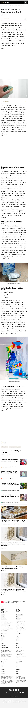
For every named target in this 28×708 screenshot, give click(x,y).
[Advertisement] (14, 63)
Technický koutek (4, 611)
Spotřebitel (18, 610)
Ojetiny (2, 609)
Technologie (18, 611)
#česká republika (19, 614)
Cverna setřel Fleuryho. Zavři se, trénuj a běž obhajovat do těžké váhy (21, 681)
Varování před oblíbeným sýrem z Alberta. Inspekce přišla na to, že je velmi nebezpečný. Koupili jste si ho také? (9, 472)
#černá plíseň (4, 446)
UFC (16, 665)
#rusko (17, 616)
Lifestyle (2, 663)
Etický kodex (16, 696)
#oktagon (18, 669)
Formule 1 (3, 636)
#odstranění (12, 446)
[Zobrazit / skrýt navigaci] (25, 2)
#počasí (3, 673)
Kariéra (13, 692)
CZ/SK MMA (18, 662)
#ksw (17, 673)
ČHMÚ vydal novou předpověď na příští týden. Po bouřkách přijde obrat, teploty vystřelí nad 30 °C (7, 677)
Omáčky (17, 636)
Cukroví (17, 635)
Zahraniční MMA (19, 661)
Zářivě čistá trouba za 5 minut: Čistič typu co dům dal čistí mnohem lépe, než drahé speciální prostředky (13, 521)
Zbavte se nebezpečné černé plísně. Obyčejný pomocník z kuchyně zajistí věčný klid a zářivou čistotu (13, 591)
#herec (3, 671)
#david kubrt (4, 618)
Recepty (17, 639)
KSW (16, 666)
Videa (17, 663)
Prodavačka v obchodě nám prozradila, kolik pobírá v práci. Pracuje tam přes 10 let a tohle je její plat (10, 460)
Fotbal (2, 637)
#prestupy (3, 645)
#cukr (17, 645)
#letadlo (3, 669)
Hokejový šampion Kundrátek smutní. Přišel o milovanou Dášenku (6, 651)
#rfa (17, 671)
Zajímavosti (3, 612)
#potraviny (18, 618)
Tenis (2, 641)
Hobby (6, 5)
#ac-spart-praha (5, 647)
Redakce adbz (6, 18)
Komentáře (18, 608)
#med (17, 643)
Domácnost (3, 661)
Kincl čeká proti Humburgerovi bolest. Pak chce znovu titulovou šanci (20, 677)
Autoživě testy (3, 608)
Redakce (7, 692)
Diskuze (11, 455)
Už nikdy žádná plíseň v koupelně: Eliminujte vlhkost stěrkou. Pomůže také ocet (12, 567)
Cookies (11, 696)
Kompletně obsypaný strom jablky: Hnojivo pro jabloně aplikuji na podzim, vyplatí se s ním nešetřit (10, 484)
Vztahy (2, 666)
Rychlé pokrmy (18, 640)
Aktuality (2, 607)
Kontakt (18, 692)
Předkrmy (17, 637)
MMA (2, 640)
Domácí (17, 607)
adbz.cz (2, 5)
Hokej (2, 639)
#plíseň (18, 446)
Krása (2, 662)
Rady (2, 610)
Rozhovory (17, 609)
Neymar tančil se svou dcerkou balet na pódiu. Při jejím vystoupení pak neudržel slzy (6, 655)
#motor (3, 614)
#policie (3, 616)
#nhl (2, 643)
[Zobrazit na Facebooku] (20, 692)
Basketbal (3, 635)
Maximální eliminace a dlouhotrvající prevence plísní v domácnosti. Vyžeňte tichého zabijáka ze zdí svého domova (13, 544)
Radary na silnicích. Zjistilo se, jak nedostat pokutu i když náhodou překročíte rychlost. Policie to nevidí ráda (20, 624)
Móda (2, 665)
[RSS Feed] (22, 692)
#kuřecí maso (18, 647)
